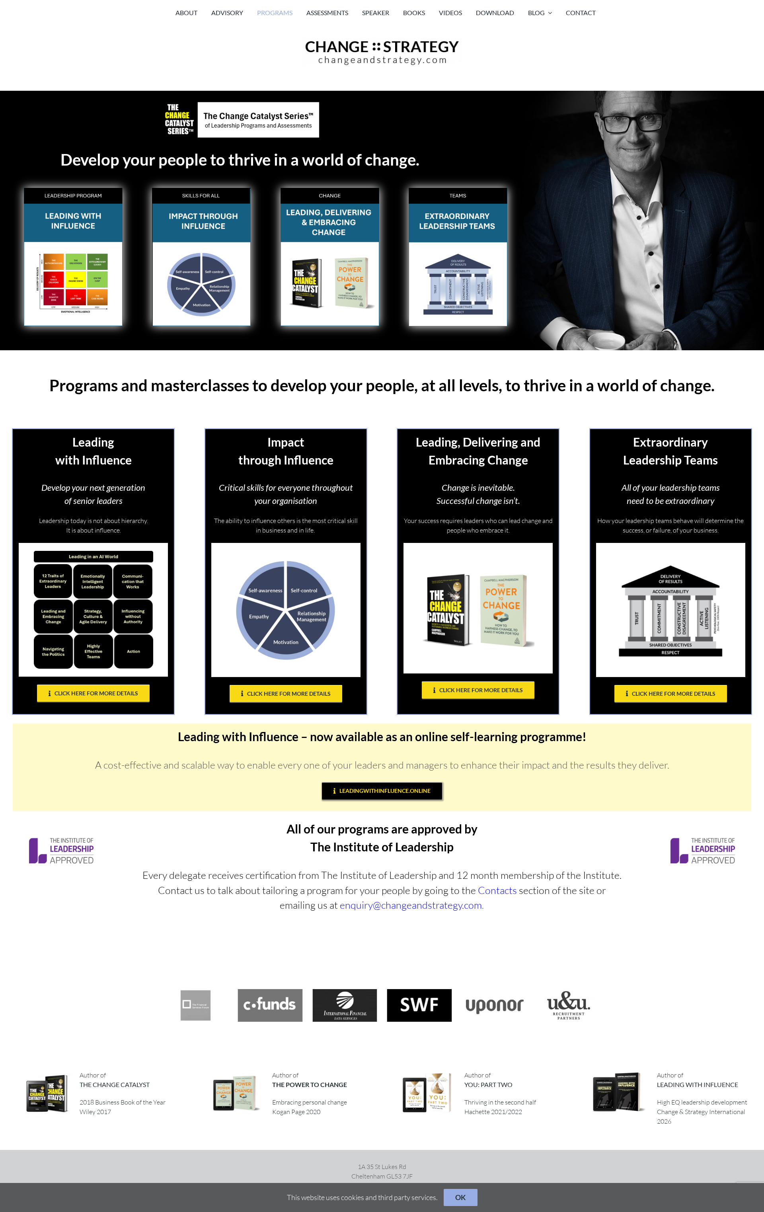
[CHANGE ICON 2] (330, 191)
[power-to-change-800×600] (235, 1073)
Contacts (497, 890)
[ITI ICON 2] (201, 191)
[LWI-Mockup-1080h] (620, 1073)
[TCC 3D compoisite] (49, 1073)
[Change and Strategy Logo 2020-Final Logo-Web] (382, 41)
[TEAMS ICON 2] (458, 191)
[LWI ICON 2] (73, 191)
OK (460, 1197)
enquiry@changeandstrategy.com (411, 905)
